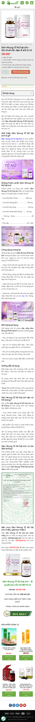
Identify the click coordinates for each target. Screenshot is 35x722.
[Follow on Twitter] (17, 705)
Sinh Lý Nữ (28, 44)
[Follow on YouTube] (24, 705)
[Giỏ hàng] (31, 2)
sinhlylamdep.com (21, 719)
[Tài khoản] (27, 2)
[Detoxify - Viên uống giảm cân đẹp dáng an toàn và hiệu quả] (9, 673)
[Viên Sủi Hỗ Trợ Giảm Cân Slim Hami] (9, 637)
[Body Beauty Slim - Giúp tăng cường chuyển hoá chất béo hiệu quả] (26, 637)
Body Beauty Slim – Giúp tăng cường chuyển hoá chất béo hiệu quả (26, 650)
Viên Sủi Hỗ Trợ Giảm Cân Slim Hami (9, 648)
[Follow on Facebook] (10, 705)
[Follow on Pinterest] (21, 705)
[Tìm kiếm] (22, 2)
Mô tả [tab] (5, 86)
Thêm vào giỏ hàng (20, 72)
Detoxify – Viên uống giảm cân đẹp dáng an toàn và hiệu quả (9, 685)
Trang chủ (4, 44)
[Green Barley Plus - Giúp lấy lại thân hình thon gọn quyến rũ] (26, 673)
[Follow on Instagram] (14, 705)
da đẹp (22, 296)
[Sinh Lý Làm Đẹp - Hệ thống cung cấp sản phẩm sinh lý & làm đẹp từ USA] (12, 3)
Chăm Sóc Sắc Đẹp (16, 44)
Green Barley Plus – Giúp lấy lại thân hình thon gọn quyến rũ (26, 685)
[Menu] (3, 2)
